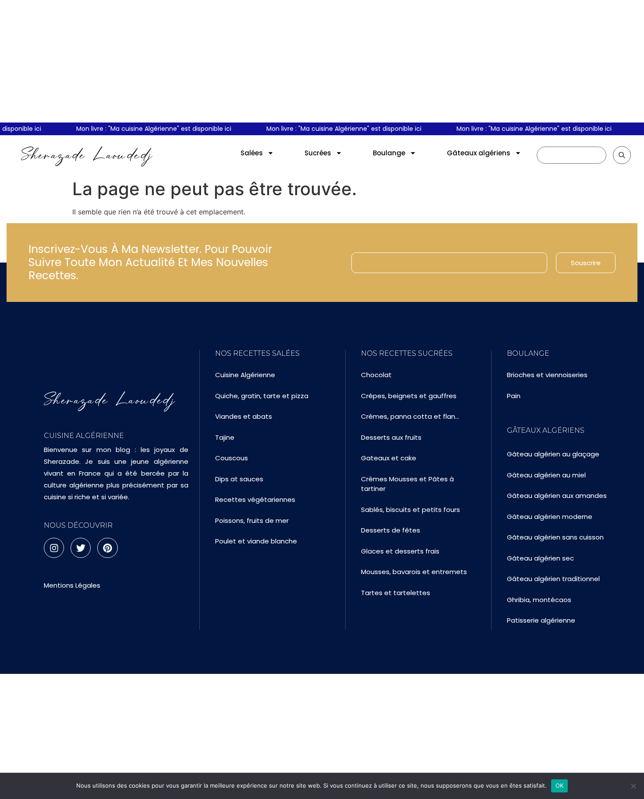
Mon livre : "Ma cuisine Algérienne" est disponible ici (140, 128)
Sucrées (317, 153)
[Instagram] (54, 548)
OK (560, 785)
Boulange (389, 153)
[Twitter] (81, 548)
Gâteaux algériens (478, 153)
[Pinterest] (107, 548)
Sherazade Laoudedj (87, 155)
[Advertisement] (322, 61)
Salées (252, 153)
